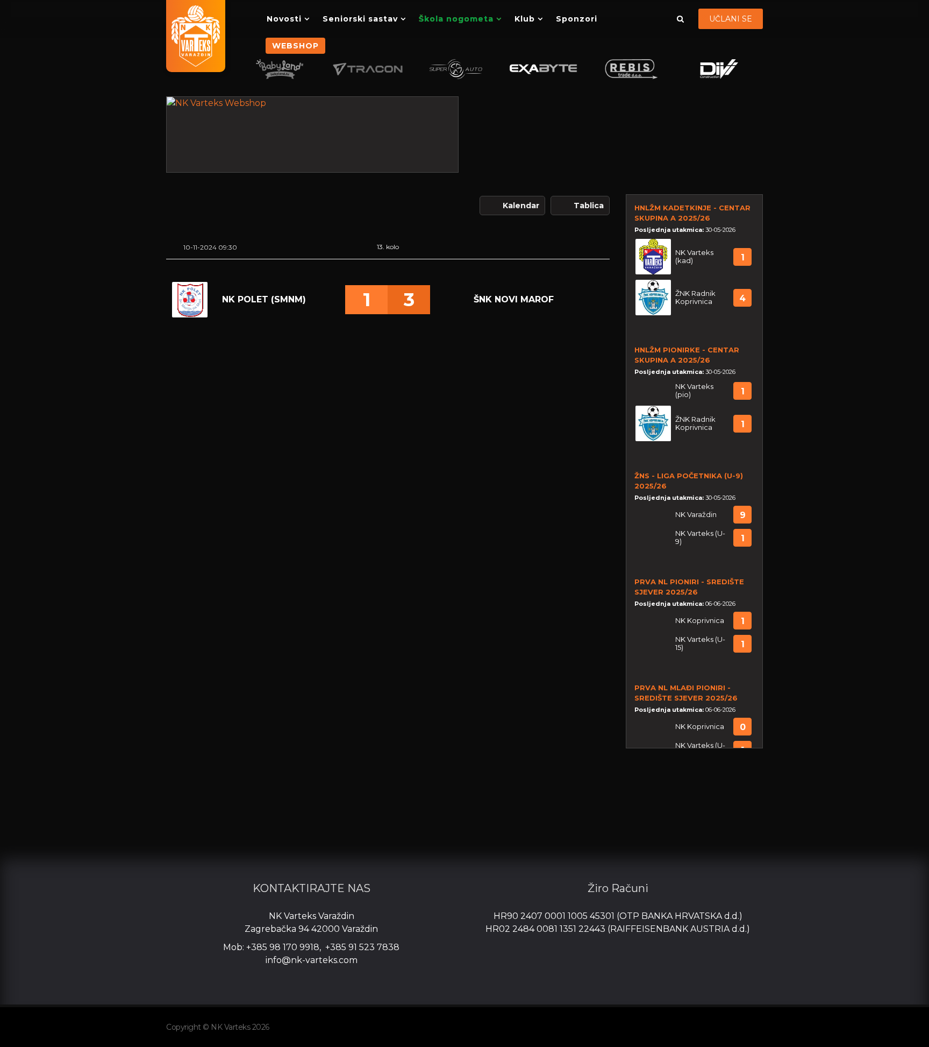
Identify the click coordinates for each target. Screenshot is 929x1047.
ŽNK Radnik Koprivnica (695, 297)
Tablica (589, 205)
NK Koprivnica (699, 621)
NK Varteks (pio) (694, 391)
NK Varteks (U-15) (700, 643)
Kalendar (521, 205)
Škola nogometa (456, 19)
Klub (524, 19)
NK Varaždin (696, 515)
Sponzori (576, 19)
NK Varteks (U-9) (700, 537)
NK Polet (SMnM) (264, 299)
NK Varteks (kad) (694, 257)
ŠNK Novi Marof (514, 299)
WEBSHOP (295, 46)
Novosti (284, 19)
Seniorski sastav (360, 19)
